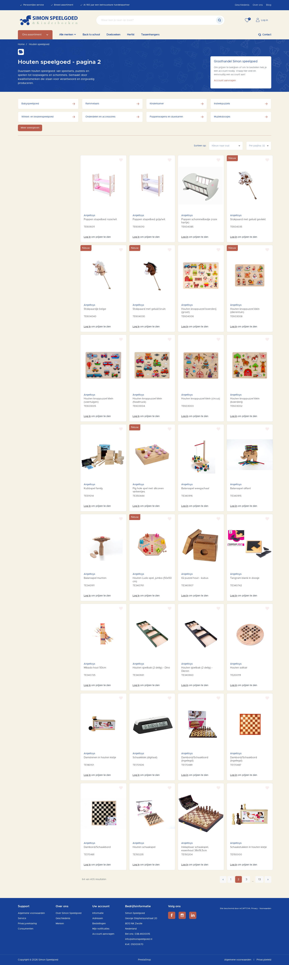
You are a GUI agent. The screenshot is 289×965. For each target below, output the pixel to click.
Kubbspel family (93, 488)
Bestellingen (99, 923)
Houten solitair (238, 667)
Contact (266, 35)
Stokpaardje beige (95, 309)
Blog (268, 5)
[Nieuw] (250, 185)
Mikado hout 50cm (95, 667)
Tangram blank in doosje (244, 578)
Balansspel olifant (240, 488)
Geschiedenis (242, 5)
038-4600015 (142, 934)
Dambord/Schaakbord (97, 847)
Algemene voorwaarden (31, 913)
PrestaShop (144, 960)
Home (21, 44)
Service (22, 918)
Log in (87, 237)
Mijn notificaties (100, 929)
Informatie (98, 913)
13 (259, 879)
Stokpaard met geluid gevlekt (248, 219)
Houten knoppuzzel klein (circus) (200, 398)
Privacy (254, 908)
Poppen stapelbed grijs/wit (149, 219)
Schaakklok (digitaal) (145, 757)
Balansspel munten (95, 578)
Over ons (258, 5)
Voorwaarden (265, 908)
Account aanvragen (225, 80)
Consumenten (25, 929)
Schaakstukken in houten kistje (248, 847)
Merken (60, 923)
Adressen (97, 918)
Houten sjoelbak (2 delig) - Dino (151, 667)
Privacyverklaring (27, 923)
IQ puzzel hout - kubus (194, 578)
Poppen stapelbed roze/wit (100, 219)
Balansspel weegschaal (195, 488)
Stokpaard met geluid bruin (149, 309)
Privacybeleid (264, 960)
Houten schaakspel (144, 847)
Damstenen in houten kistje (100, 757)
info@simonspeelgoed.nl (138, 939)
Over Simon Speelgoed (68, 913)
